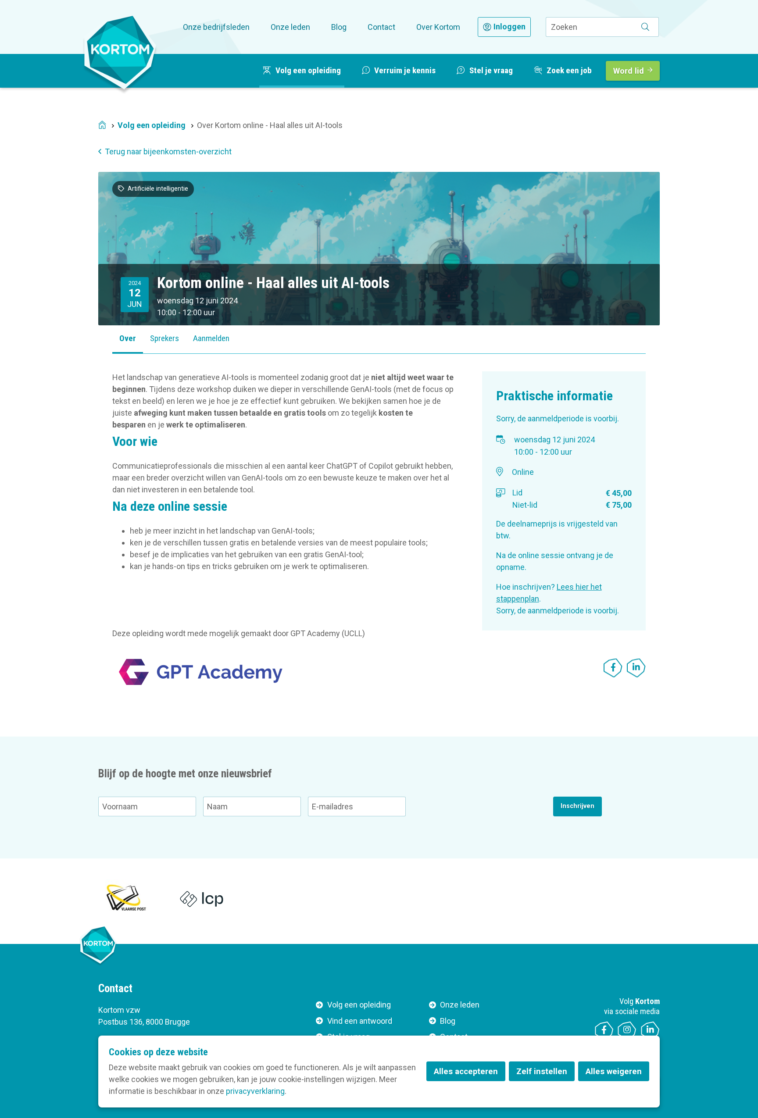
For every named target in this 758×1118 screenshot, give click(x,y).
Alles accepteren (466, 1071)
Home (102, 126)
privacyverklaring (255, 1091)
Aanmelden (211, 338)
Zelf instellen (541, 1071)
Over (127, 338)
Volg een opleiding (152, 125)
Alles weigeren (614, 1071)
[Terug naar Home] (120, 52)
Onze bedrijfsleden (216, 27)
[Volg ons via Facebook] (604, 1031)
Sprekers (164, 338)
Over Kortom (438, 27)
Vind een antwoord (359, 1020)
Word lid (628, 70)
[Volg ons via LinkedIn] (650, 1031)
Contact (381, 27)
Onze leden (290, 27)
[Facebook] (613, 668)
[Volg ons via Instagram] (627, 1031)
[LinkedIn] (636, 668)
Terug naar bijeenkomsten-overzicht (168, 151)
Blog (339, 27)
